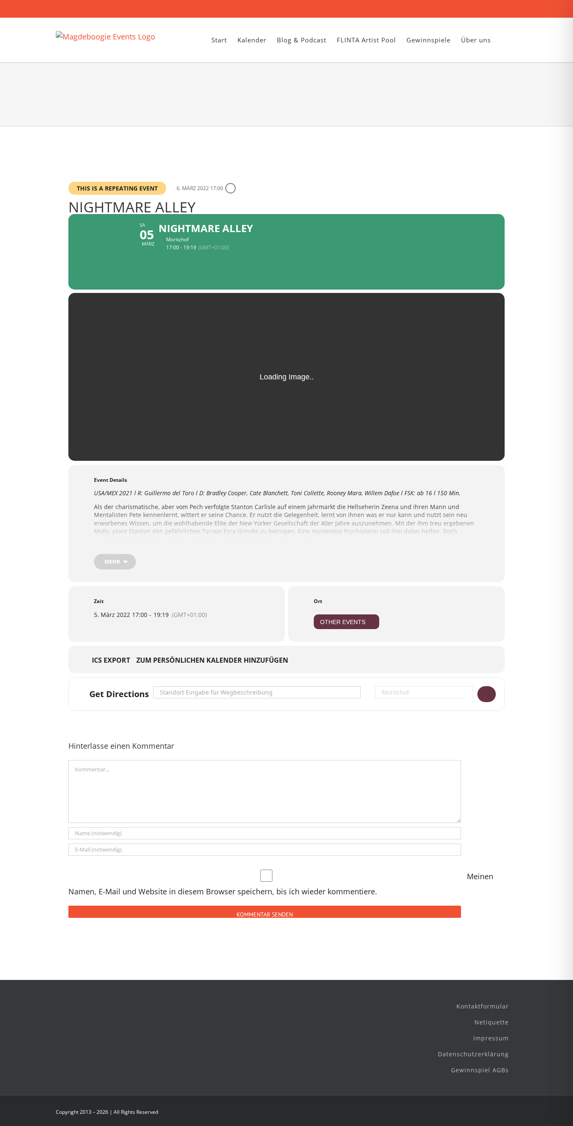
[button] (504, 40)
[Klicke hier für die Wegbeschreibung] (486, 694)
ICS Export (111, 660)
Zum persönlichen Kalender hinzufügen (212, 660)
